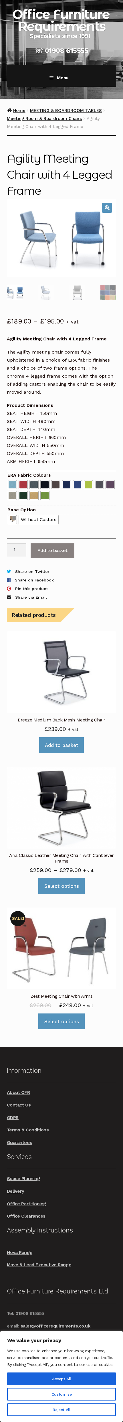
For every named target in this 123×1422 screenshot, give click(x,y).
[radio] (12, 484)
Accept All (61, 1378)
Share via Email (30, 597)
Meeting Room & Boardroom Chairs (44, 118)
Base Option (21, 509)
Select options (61, 886)
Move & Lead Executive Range (39, 1264)
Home (19, 110)
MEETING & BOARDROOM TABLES (66, 110)
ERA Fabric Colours (29, 475)
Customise (61, 1394)
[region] (61, 1376)
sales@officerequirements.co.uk (55, 1326)
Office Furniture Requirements (61, 20)
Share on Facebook (34, 580)
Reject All (61, 1409)
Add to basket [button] (61, 745)
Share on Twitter (32, 571)
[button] (107, 208)
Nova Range (19, 1252)
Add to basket (52, 550)
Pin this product (31, 588)
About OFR (18, 1092)
